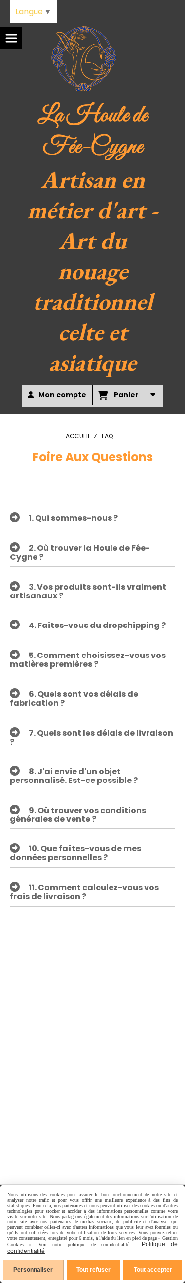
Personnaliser (33, 1269)
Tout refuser (93, 1269)
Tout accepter (153, 1269)
